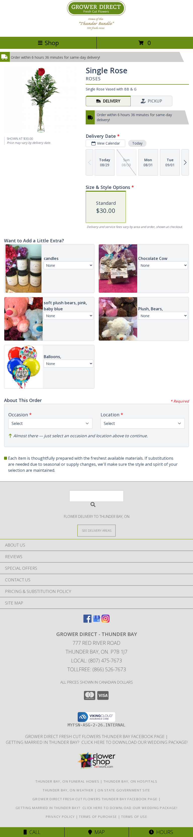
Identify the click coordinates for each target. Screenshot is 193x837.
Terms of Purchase (98, 816)
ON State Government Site (124, 790)
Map (98, 832)
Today (137, 143)
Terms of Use (134, 816)
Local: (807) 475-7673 (96, 660)
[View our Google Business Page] (96, 621)
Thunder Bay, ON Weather (68, 790)
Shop (52, 43)
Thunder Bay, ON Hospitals (131, 781)
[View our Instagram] (106, 621)
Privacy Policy (60, 816)
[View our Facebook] (87, 621)
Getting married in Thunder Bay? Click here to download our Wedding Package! (96, 742)
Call (33, 832)
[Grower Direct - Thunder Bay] (96, 29)
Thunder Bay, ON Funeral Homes (67, 781)
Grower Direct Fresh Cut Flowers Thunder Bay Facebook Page (95, 736)
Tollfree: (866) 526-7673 (96, 669)
